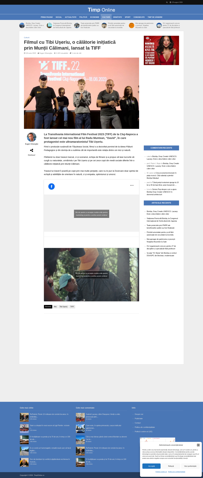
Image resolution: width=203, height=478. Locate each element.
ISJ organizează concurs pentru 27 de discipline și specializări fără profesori (171, 25)
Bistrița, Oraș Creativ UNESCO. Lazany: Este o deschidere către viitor (35, 25)
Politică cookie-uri (161, 472)
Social (59, 17)
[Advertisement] (91, 334)
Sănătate (117, 17)
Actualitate (70, 17)
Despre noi (139, 414)
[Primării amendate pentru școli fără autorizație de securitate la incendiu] (104, 25)
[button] (198, 445)
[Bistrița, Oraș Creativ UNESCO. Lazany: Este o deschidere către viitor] (22, 25)
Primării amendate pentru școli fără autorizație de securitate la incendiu (116, 25)
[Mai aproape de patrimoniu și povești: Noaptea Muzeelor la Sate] (131, 25)
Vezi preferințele (190, 466)
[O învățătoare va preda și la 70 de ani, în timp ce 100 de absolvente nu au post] (24, 439)
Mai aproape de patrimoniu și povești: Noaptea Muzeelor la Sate (144, 25)
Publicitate (139, 418)
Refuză (171, 466)
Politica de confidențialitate (176, 472)
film (55, 307)
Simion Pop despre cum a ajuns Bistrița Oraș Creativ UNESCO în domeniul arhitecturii (162, 191)
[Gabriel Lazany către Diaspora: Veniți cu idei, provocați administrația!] (80, 417)
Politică (83, 17)
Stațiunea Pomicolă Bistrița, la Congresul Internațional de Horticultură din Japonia (62, 25)
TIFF (72, 307)
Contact (138, 423)
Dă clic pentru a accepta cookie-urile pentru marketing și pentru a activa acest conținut (91, 213)
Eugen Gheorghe (45, 53)
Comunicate (139, 17)
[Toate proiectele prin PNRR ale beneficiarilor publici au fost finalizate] (77, 25)
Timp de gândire (155, 17)
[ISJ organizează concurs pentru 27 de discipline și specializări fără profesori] (159, 25)
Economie (94, 17)
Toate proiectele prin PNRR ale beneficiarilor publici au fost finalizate (90, 25)
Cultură (106, 17)
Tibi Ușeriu (63, 307)
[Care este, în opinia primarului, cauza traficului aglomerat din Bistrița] (80, 428)
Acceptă (151, 466)
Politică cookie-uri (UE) (143, 432)
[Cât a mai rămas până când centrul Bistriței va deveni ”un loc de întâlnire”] (80, 439)
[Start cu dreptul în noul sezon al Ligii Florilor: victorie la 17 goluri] (24, 428)
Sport (128, 17)
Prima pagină (47, 17)
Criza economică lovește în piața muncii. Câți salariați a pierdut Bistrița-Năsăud (161, 175)
